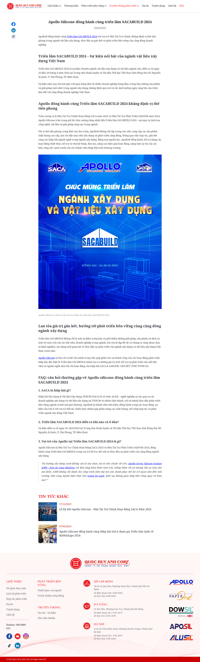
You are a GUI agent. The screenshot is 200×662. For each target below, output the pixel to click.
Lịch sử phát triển (16, 593)
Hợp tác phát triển (16, 598)
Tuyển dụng (158, 5)
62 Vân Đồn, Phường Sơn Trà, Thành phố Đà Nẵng (118, 609)
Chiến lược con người (49, 590)
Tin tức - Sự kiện (47, 612)
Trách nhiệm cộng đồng (51, 595)
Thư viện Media (46, 618)
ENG (181, 5)
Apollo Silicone (46, 357)
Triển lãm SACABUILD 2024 (82, 36)
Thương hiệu (71, 5)
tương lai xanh (95, 475)
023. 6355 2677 (115, 612)
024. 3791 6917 (115, 635)
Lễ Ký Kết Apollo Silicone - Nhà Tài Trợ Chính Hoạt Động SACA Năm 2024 (105, 509)
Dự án (145, 5)
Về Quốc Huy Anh (16, 588)
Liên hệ (172, 5)
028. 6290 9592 (115, 593)
